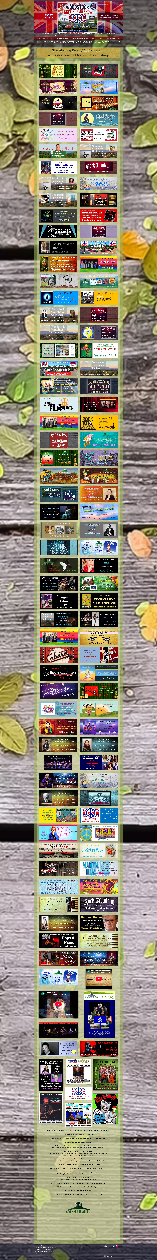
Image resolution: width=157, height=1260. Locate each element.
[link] (116, 43)
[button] (47, 38)
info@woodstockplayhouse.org (43, 1251)
